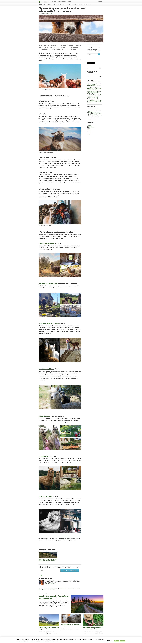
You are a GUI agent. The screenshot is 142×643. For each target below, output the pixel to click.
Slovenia (94, 97)
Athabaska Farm (44, 416)
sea (90, 97)
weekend (55, 4)
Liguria (91, 88)
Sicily (92, 97)
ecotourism (65, 588)
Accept (122, 640)
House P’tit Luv (44, 456)
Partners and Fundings (62, 1)
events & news (74, 4)
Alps (87, 81)
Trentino (95, 101)
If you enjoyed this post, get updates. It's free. (60, 567)
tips (87, 101)
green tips (92, 87)
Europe (96, 85)
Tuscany (44, 589)
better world (90, 81)
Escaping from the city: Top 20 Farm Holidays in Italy (53, 597)
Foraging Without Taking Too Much (93, 107)
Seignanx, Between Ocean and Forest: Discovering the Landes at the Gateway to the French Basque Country (94, 113)
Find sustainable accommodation (45, 4)
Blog (45, 1)
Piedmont (88, 92)
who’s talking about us (87, 4)
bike (96, 81)
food (98, 85)
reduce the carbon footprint (94, 92)
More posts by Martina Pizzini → (50, 583)
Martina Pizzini (49, 13)
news (89, 130)
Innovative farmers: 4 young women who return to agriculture (93, 628)
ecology (94, 84)
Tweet (40, 575)
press (89, 131)
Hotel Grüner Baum (45, 496)
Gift (48, 1)
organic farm (94, 91)
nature (89, 91)
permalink (53, 589)
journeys (59, 4)
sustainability (95, 98)
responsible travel (95, 96)
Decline (116, 640)
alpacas (61, 588)
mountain (98, 88)
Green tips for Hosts (91, 127)
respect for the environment (75, 588)
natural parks (94, 89)
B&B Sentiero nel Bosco (46, 369)
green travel (97, 87)
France (100, 85)
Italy (68, 588)
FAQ (52, 1)
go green (68, 4)
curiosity (64, 4)
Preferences (110, 640)
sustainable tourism (94, 100)
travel (89, 101)
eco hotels (90, 84)
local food (94, 88)
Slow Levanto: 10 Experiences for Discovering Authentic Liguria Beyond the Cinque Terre (94, 110)
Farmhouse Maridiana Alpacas (49, 323)
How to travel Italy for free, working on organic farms (71, 625)
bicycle (94, 81)
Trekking (91, 101)
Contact (69, 1)
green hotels (80, 4)
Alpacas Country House (46, 243)
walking (88, 102)
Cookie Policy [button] (25, 640)
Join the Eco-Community (69, 570)
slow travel (40, 589)
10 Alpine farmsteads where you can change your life (49, 628)
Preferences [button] (54, 640)
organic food (98, 91)
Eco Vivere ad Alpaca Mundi (48, 284)
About (55, 1)
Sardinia (88, 97)
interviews (89, 128)
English (100, 1)
